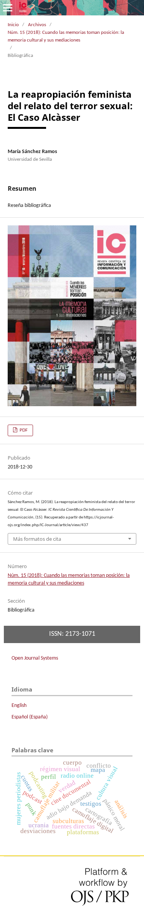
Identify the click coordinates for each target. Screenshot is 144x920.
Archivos (37, 24)
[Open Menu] (7, 7)
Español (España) (30, 717)
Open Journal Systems (35, 658)
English (19, 705)
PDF (23, 430)
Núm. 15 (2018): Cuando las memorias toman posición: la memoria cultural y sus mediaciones (66, 36)
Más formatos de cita (37, 538)
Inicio (13, 24)
